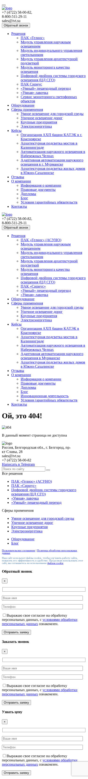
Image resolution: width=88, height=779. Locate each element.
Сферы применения (27, 109)
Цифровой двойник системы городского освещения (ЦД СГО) (53, 78)
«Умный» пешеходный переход (46, 88)
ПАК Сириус (31, 84)
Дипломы (28, 194)
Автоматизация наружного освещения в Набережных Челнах (53, 154)
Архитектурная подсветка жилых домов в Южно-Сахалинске (53, 171)
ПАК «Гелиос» (33, 38)
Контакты (19, 206)
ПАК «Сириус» (33, 286)
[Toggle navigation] (4, 5)
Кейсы (16, 131)
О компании (21, 181)
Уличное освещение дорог (42, 118)
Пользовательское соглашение (18, 550)
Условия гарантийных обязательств (49, 202)
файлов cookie (55, 563)
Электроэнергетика (36, 126)
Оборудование (22, 105)
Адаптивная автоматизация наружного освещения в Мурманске (52, 356)
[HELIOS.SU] (7, 8)
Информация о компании (41, 185)
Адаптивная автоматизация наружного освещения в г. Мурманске (52, 162)
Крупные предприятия (39, 122)
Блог (24, 198)
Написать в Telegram (18, 464)
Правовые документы (38, 190)
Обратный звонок (16, 25)
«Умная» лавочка (34, 93)
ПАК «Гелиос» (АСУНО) (41, 240)
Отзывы (17, 177)
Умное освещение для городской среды (52, 114)
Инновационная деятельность (45, 396)
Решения (18, 34)
